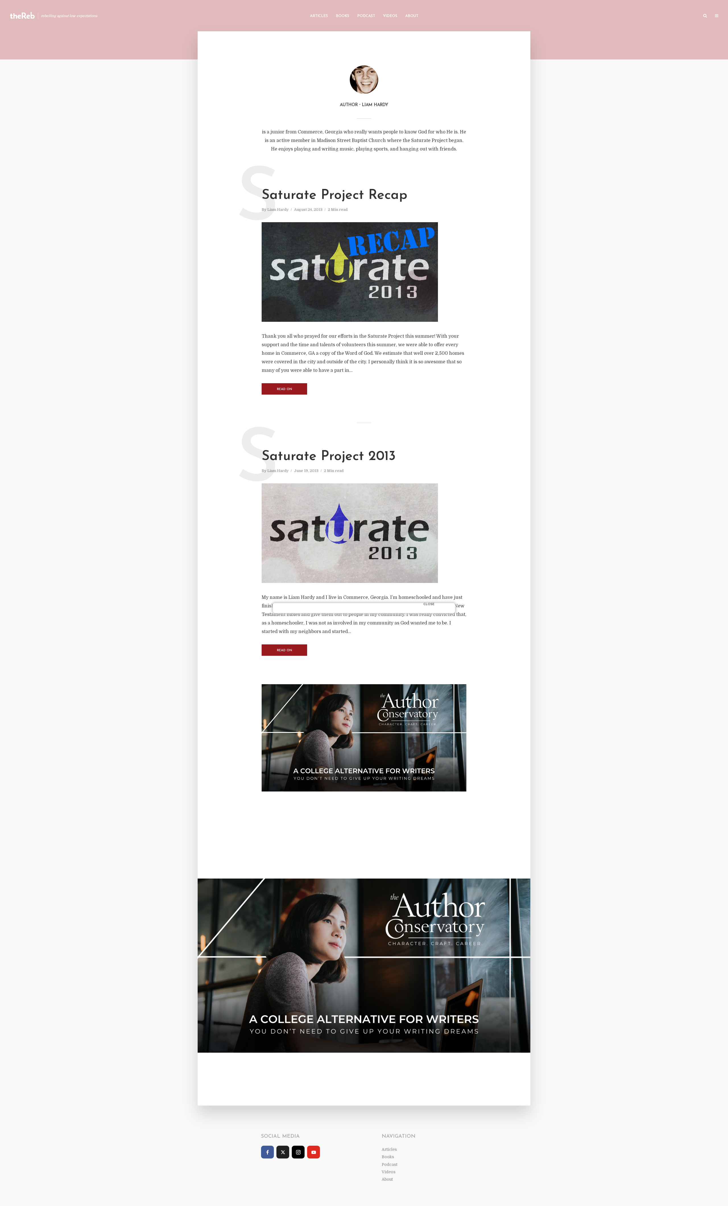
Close (429, 604)
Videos (390, 16)
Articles (319, 16)
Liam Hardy (278, 209)
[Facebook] (267, 1152)
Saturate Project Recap (334, 195)
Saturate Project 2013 (329, 456)
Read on (284, 389)
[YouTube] (313, 1152)
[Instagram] (298, 1152)
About (411, 16)
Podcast (366, 16)
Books (342, 16)
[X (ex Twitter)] (282, 1152)
